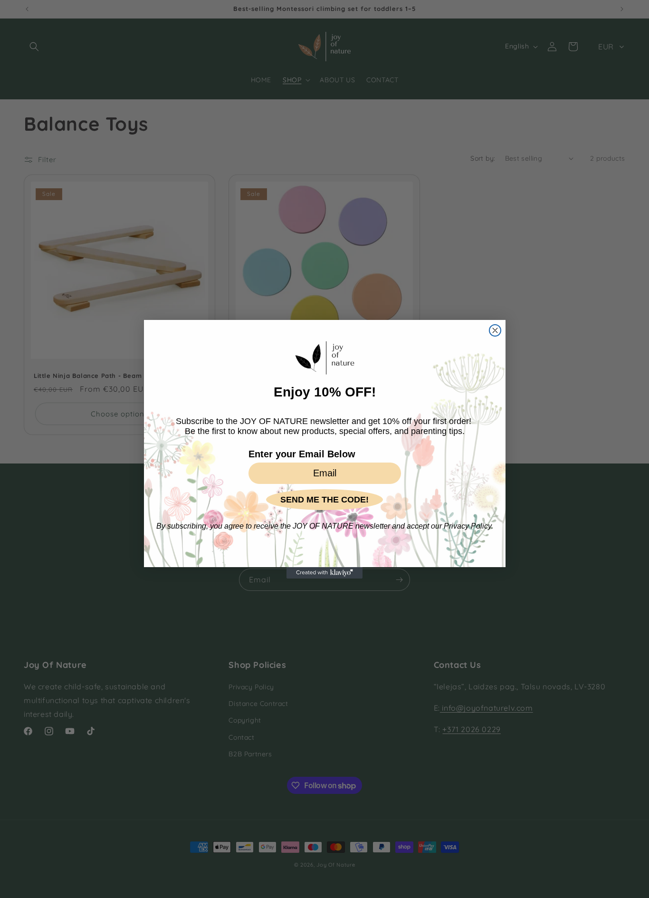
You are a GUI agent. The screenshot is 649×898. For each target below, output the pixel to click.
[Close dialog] (495, 330)
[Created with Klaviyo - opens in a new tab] (324, 573)
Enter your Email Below (301, 454)
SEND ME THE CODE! (324, 499)
